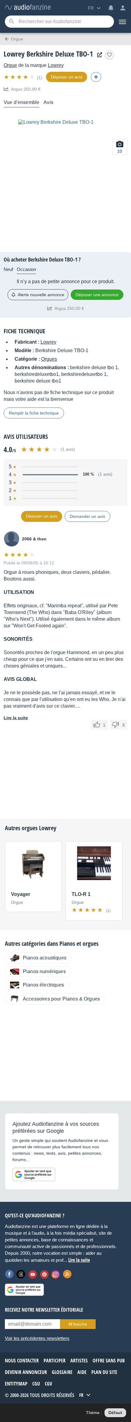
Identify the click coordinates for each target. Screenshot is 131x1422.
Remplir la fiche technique (34, 413)
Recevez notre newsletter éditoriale (44, 1309)
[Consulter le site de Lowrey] (98, 54)
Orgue (10, 65)
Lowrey (56, 65)
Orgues (49, 359)
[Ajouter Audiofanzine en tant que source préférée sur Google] (33, 1174)
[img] (20, 77)
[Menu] (122, 21)
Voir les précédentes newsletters (37, 1338)
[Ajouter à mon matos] (109, 54)
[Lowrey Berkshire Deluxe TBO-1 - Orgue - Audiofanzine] (28, 7)
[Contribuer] (96, 77)
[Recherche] (11, 22)
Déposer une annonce (97, 294)
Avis (48, 102)
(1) (39, 77)
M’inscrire (78, 1324)
